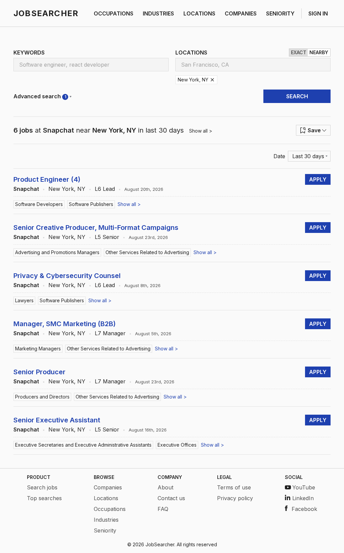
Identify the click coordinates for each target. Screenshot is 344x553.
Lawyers (24, 300)
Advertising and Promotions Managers (57, 252)
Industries (106, 519)
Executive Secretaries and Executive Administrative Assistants (83, 445)
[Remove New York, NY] (212, 79)
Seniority (105, 530)
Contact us (171, 498)
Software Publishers (91, 204)
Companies (108, 487)
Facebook (304, 509)
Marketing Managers (38, 348)
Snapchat (26, 188)
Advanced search (39, 96)
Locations (106, 498)
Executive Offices (177, 445)
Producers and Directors (42, 397)
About (165, 487)
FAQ (163, 509)
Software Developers (39, 204)
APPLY (318, 179)
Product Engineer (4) (46, 179)
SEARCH (297, 96)
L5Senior (107, 237)
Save (314, 130)
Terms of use (234, 487)
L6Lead (105, 188)
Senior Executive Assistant (56, 420)
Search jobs (42, 487)
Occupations (110, 509)
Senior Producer (39, 372)
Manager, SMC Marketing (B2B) (64, 324)
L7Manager (110, 333)
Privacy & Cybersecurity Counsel (67, 276)
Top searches (44, 498)
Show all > (200, 131)
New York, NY (66, 188)
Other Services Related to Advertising (147, 252)
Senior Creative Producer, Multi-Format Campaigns (95, 227)
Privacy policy (235, 498)
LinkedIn (303, 498)
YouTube (303, 487)
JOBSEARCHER (45, 13)
